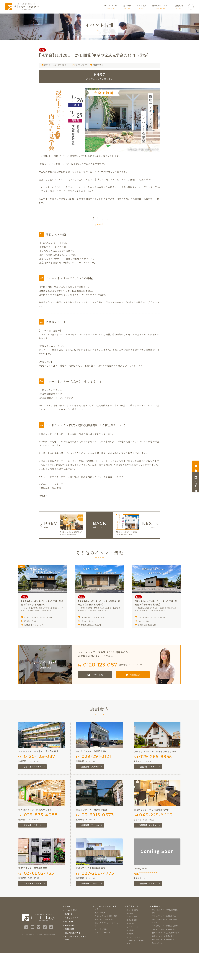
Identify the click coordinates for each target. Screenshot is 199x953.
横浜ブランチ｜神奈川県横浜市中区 (165, 933)
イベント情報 (97, 674)
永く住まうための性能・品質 (106, 916)
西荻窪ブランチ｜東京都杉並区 (164, 929)
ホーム (68, 906)
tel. (97, 664)
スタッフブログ (72, 917)
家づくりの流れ (101, 929)
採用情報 (130, 933)
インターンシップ (133, 937)
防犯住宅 (130, 930)
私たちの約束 (100, 912)
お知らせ (69, 914)
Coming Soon (157, 943)
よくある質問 (132, 920)
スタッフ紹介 (132, 916)
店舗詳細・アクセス (32, 766)
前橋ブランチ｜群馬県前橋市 (163, 939)
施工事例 (69, 921)
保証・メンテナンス (102, 932)
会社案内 (130, 913)
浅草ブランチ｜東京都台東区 (163, 936)
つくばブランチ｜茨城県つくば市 (165, 926)
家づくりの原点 (133, 910)
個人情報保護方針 (73, 933)
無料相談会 (135, 674)
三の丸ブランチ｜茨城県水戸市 (164, 916)
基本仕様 (130, 923)
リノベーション (133, 927)
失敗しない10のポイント (104, 919)
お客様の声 (70, 925)
